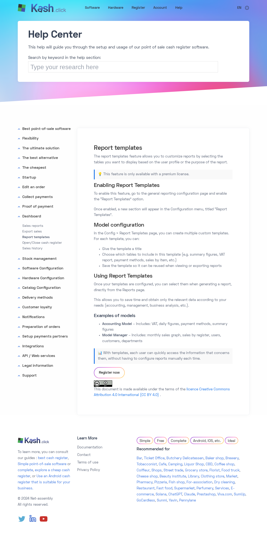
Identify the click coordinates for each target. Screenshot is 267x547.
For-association (199, 482)
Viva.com (224, 494)
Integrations (33, 346)
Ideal (231, 441)
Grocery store (196, 470)
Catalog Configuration (41, 288)
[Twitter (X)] (22, 519)
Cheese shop (147, 476)
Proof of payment (37, 206)
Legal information (37, 366)
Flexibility (30, 138)
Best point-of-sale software (46, 129)
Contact (84, 455)
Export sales (32, 231)
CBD (209, 464)
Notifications (33, 317)
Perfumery (204, 488)
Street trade (173, 470)
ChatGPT (175, 494)
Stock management (39, 259)
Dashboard (31, 216)
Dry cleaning (224, 482)
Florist (214, 470)
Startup (29, 177)
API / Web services (38, 356)
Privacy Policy (88, 470)
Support (29, 375)
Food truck (230, 470)
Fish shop (177, 482)
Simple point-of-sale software (42, 464)
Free (160, 441)
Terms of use (87, 462)
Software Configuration (42, 268)
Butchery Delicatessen (185, 458)
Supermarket (184, 488)
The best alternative (40, 158)
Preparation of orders (41, 327)
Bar (139, 458)
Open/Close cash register (42, 242)
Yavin (173, 500)
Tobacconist (147, 464)
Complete (178, 441)
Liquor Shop (194, 464)
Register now (109, 372)
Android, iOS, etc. (207, 441)
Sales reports (32, 226)
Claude (189, 494)
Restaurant (146, 488)
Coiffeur (143, 470)
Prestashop (206, 494)
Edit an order (33, 187)
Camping (175, 464)
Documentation (89, 447)
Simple (145, 441)
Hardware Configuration (43, 278)
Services (222, 488)
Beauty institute (173, 476)
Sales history (32, 248)
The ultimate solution (40, 148)
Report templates (36, 237)
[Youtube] (43, 519)
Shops (156, 470)
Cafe (162, 464)
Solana (161, 494)
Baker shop (214, 458)
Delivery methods (37, 298)
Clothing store (212, 476)
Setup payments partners (45, 336)
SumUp (239, 494)
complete (25, 470)
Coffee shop (224, 464)
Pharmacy (144, 482)
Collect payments (37, 197)
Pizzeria (160, 482)
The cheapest (34, 168)
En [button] (239, 8)
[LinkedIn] (33, 519)
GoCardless (146, 500)
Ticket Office (154, 458)
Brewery (232, 458)
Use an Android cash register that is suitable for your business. (44, 482)
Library (193, 476)
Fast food (164, 488)
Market (231, 476)
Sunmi (162, 500)
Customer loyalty (37, 307)
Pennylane (187, 500)
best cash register (53, 458)
